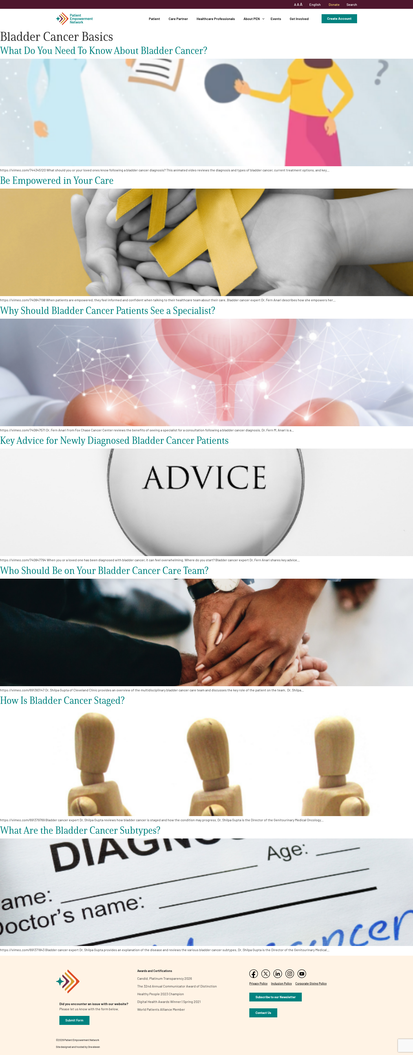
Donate (334, 4)
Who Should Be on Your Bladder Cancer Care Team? (104, 570)
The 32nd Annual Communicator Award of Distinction (177, 986)
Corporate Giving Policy (311, 983)
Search (352, 4)
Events (276, 19)
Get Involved (299, 19)
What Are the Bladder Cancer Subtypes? (80, 830)
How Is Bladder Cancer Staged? (62, 700)
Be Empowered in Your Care (57, 180)
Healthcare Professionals (216, 19)
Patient (154, 19)
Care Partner (178, 19)
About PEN (251, 19)
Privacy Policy (258, 983)
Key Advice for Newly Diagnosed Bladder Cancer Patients (114, 440)
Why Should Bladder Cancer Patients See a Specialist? (107, 310)
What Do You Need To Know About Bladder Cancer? (104, 50)
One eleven (94, 1046)
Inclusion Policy (281, 983)
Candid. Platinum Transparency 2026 (164, 978)
